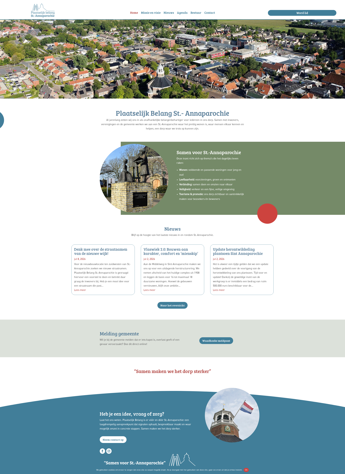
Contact (209, 13)
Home (134, 13)
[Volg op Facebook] (102, 451)
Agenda (182, 13)
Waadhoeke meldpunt (216, 341)
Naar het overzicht (172, 305)
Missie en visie (151, 13)
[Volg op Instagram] (109, 451)
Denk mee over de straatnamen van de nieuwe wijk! (100, 251)
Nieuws (169, 13)
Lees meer (80, 290)
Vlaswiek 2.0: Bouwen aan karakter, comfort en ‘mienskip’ (171, 251)
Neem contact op (113, 440)
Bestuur (196, 13)
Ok (246, 470)
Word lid (302, 13)
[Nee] (341, 470)
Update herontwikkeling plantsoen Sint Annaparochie (238, 251)
